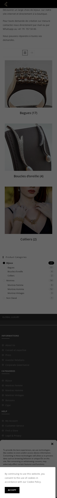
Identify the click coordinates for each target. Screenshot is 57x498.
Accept (12, 490)
